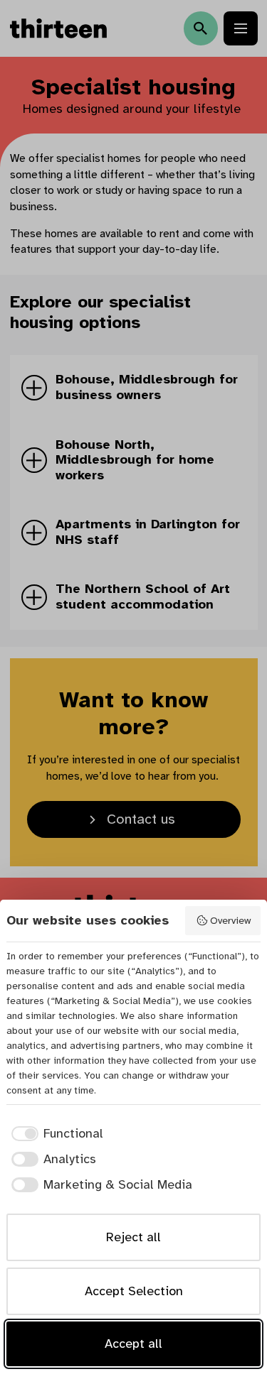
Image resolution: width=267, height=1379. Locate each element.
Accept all (133, 1343)
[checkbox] (54, 1133)
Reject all (133, 1237)
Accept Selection (134, 1291)
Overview (230, 920)
